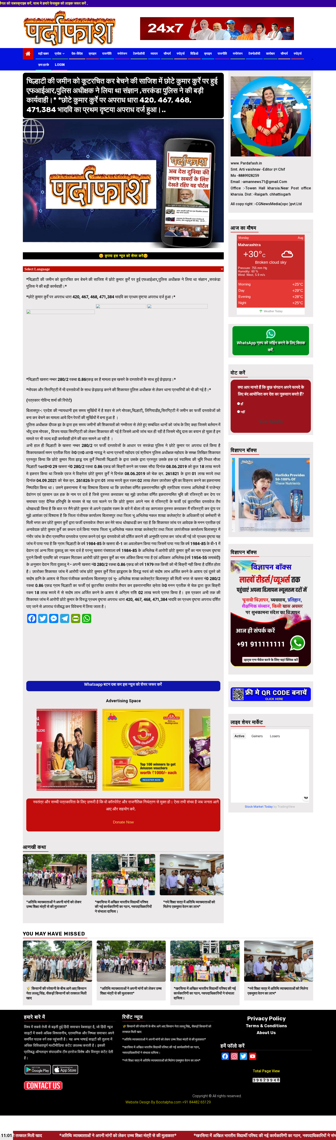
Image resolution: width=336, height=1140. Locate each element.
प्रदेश (58, 54)
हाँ (242, 404)
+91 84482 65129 (196, 1102)
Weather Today (273, 311)
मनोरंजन (122, 54)
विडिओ (194, 54)
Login (60, 65)
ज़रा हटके (43, 65)
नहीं (243, 412)
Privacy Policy (266, 1018)
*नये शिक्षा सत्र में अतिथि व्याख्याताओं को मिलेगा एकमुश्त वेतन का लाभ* (189, 904)
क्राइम (92, 54)
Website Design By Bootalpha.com (153, 1102)
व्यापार (154, 54)
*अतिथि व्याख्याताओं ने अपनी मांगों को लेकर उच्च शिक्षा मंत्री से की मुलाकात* (53, 904)
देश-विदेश (77, 54)
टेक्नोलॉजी (139, 54)
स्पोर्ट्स (180, 54)
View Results (271, 421)
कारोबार (270, 54)
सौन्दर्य (167, 54)
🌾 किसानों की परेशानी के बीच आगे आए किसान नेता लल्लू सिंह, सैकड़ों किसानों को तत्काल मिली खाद (56, 993)
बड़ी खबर (43, 54)
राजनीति (107, 54)
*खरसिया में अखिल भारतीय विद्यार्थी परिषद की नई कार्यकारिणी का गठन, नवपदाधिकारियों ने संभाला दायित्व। (123, 907)
